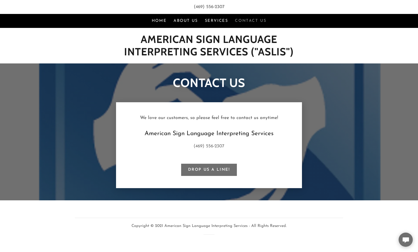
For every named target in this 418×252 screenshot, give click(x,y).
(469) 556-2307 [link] (209, 7)
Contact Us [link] (250, 21)
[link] (209, 54)
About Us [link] (186, 21)
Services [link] (216, 21)
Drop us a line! (209, 170)
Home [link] (159, 21)
